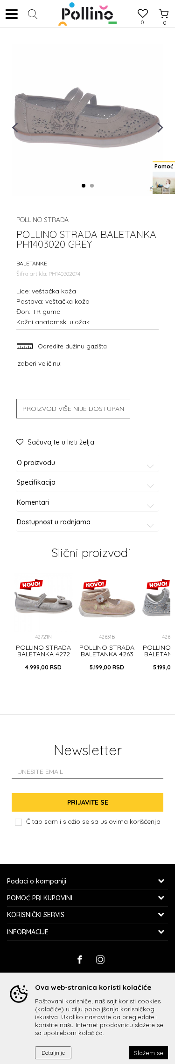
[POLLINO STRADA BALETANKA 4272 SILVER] (43, 602)
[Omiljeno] (142, 15)
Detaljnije (53, 1052)
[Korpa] (161, 5)
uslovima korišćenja (130, 821)
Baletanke (31, 263)
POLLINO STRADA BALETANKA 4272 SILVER (43, 654)
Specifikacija (36, 482)
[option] (87, 120)
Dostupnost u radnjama (54, 522)
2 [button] (93, 186)
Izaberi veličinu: (39, 363)
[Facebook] (79, 959)
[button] (33, 14)
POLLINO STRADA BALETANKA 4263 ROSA (106, 654)
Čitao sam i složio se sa (93, 821)
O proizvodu (36, 462)
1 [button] (85, 186)
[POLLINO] (87, 14)
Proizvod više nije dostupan (73, 408)
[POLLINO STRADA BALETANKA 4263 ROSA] (106, 602)
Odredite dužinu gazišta (71, 346)
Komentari (33, 502)
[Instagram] (100, 959)
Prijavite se (87, 802)
